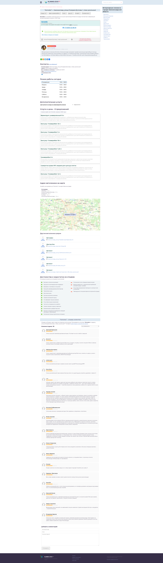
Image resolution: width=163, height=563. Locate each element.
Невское (105, 31)
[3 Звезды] (55, 24)
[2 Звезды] (50, 24)
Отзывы (43, 13)
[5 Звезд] (66, 24)
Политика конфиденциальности (112, 559)
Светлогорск (106, 36)
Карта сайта (74, 560)
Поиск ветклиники (75, 558)
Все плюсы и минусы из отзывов (50, 34)
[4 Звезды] (61, 24)
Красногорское (107, 28)
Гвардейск (106, 19)
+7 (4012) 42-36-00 (70, 27)
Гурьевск (105, 20)
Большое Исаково (108, 16)
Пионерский (106, 34)
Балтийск (106, 14)
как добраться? (53, 64)
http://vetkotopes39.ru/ (50, 71)
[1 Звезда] (44, 24)
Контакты (74, 555)
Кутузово (105, 29)
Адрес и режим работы (54, 13)
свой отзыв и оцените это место (79, 323)
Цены (70, 13)
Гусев (104, 22)
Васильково (106, 17)
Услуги (64, 13)
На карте (77, 13)
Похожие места (85, 13)
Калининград (107, 26)
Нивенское (106, 33)
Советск (105, 37)
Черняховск (106, 39)
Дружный (106, 23)
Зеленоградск (107, 25)
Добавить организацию (76, 557)
